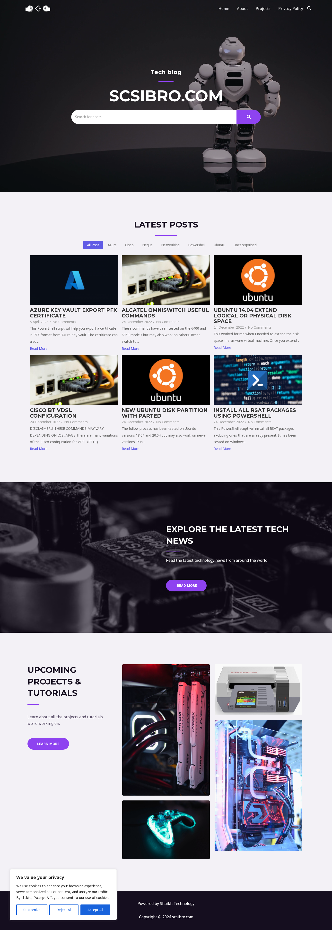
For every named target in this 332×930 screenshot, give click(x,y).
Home (223, 8)
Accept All (95, 909)
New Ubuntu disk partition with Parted (165, 413)
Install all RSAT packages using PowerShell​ (255, 413)
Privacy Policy (290, 8)
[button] (309, 8)
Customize (31, 909)
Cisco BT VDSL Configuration (53, 413)
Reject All (64, 909)
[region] (63, 894)
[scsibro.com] (38, 8)
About (242, 8)
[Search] (248, 117)
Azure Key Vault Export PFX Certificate (73, 312)
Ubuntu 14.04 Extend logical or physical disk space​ (252, 315)
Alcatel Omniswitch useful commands (165, 312)
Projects (263, 8)
